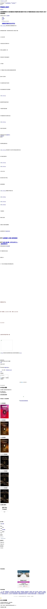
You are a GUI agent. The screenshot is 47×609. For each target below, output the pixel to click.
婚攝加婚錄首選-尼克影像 (22, 593)
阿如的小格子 (4, 7)
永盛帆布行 (8, 134)
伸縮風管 (39, 592)
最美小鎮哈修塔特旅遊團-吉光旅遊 (14, 592)
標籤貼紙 (18, 591)
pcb (1, 591)
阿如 (1, 362)
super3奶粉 (10, 593)
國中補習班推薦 (15, 593)
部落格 (3, 18)
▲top (1, 371)
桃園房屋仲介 (7, 591)
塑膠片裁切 (2, 592)
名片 (3, 19)
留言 (7, 367)
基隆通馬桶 (27, 591)
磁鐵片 (36, 592)
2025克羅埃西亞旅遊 (40, 593)
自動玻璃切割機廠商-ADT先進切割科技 (27, 592)
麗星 (15, 591)
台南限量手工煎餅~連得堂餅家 (10, 238)
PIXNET (17, 596)
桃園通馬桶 (22, 591)
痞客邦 (5, 367)
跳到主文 (1, 9)
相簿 (3, 17)
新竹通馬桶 (12, 591)
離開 (5, 607)
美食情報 (7, 15)
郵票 (3, 591)
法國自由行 (41, 591)
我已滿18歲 (2, 607)
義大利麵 (36, 591)
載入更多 (2, 373)
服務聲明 (32, 596)
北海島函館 (6, 592)
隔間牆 (44, 591)
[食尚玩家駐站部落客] (23, 400)
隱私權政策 (28, 596)
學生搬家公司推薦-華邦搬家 (32, 593)
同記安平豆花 (8, 231)
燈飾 (33, 591)
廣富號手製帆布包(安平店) (8, 23)
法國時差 (30, 591)
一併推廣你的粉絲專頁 (2, 538)
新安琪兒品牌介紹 (5, 593)
